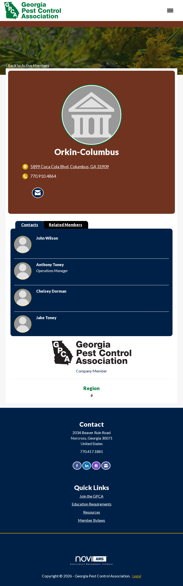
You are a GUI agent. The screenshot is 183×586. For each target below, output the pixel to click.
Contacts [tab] (29, 224)
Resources (91, 512)
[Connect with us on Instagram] (96, 466)
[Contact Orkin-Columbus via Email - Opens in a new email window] (38, 193)
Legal (136, 576)
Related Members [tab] (65, 224)
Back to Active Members (28, 65)
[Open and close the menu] (120, 10)
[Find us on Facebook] (77, 466)
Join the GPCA (91, 496)
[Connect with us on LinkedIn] (86, 466)
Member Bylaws (91, 520)
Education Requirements (92, 504)
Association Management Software (91, 564)
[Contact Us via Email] (106, 466)
